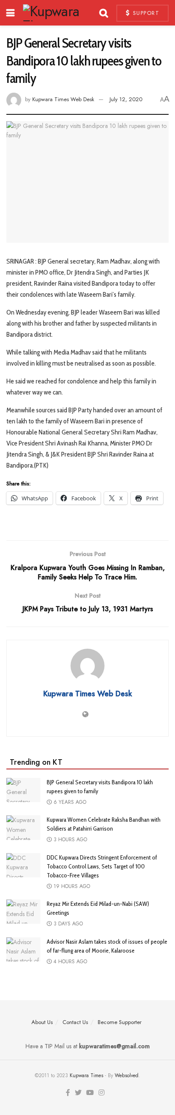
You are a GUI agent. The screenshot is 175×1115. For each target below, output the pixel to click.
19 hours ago (71, 886)
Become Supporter (119, 1022)
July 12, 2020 (126, 99)
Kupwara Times (86, 1075)
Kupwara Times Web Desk (63, 99)
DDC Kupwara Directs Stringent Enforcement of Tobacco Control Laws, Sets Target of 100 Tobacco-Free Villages (102, 866)
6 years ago (69, 802)
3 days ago (67, 924)
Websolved (126, 1075)
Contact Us (75, 1022)
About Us (42, 1022)
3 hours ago (69, 839)
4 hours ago (69, 961)
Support (144, 13)
